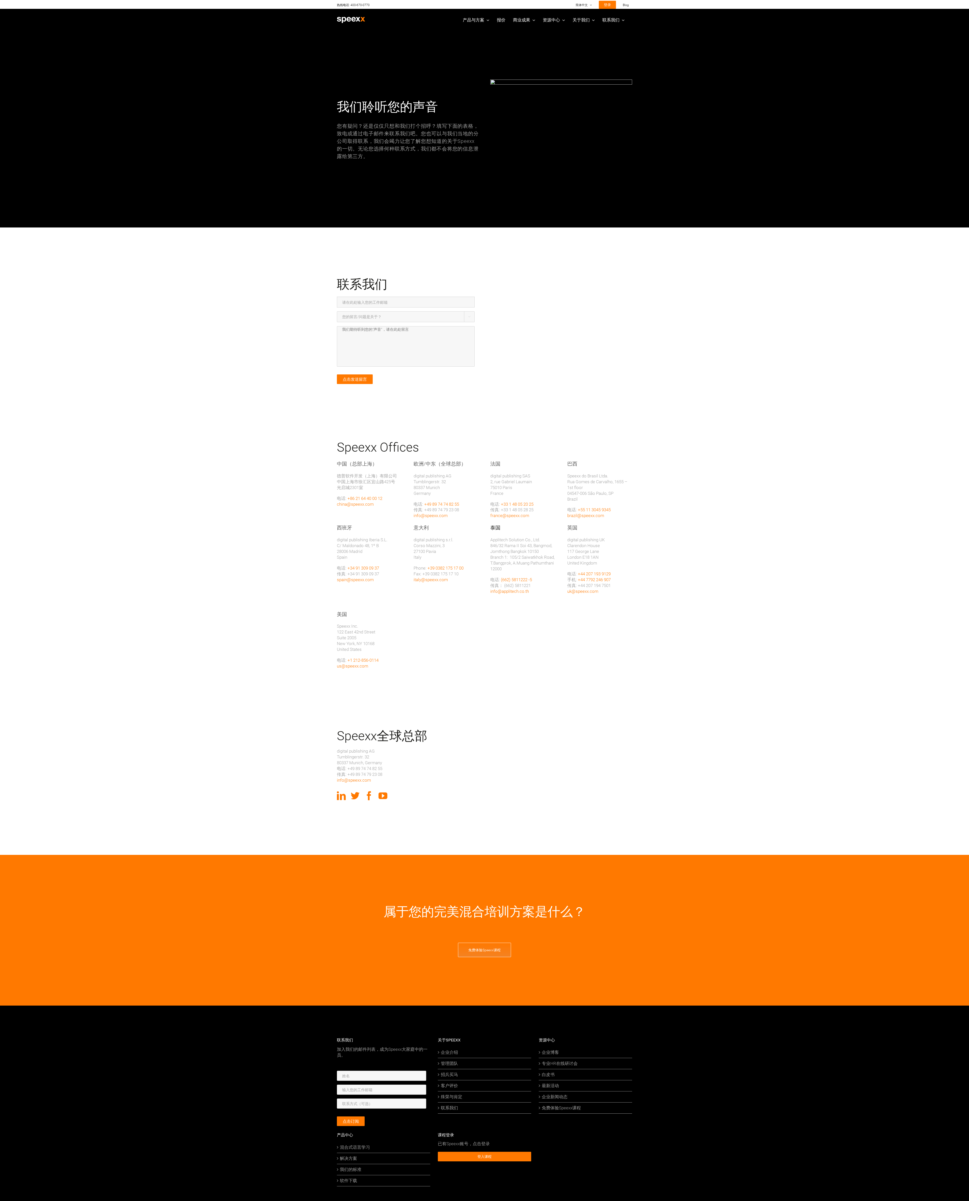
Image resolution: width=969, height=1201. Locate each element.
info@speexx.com (431, 515)
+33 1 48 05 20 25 (517, 504)
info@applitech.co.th (509, 591)
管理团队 (449, 1063)
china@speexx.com (355, 504)
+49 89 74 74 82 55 (441, 504)
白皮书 (548, 1074)
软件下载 (348, 1180)
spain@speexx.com (355, 579)
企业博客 (550, 1052)
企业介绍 (449, 1052)
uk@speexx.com (582, 591)
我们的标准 (350, 1169)
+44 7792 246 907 (594, 579)
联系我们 (449, 1108)
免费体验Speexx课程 (561, 1108)
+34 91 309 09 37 (363, 568)
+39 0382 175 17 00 (445, 568)
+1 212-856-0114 (363, 660)
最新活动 (550, 1085)
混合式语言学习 (355, 1147)
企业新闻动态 (555, 1097)
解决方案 (348, 1158)
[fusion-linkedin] (341, 795)
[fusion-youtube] (383, 795)
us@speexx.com (352, 666)
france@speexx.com (509, 515)
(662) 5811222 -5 (516, 579)
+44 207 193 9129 (594, 574)
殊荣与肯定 (451, 1097)
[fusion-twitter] (355, 795)
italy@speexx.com (431, 579)
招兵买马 (449, 1074)
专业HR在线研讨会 (560, 1063)
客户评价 (449, 1085)
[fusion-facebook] (369, 795)
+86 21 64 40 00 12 (364, 498)
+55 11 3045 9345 (594, 510)
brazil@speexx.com (585, 515)
